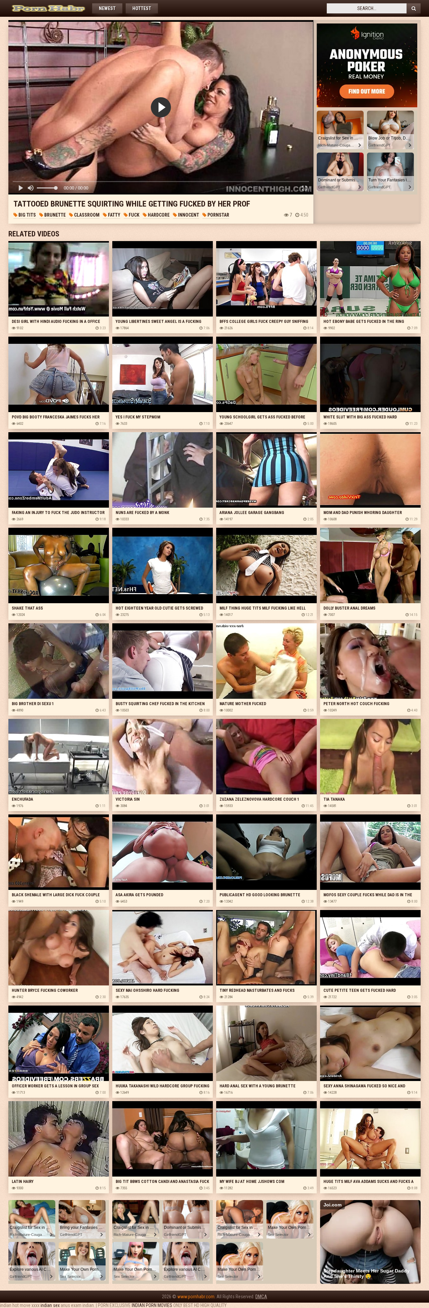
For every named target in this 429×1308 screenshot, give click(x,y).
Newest (107, 8)
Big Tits (26, 215)
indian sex (50, 1305)
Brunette (54, 215)
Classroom (86, 215)
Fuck (133, 215)
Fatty (113, 215)
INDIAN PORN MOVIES (152, 1305)
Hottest (141, 8)
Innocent (188, 215)
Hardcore (158, 215)
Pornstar (217, 215)
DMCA (261, 1296)
